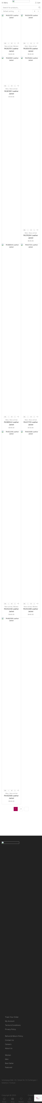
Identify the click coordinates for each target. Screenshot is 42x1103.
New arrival (8, 46)
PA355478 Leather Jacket (30, 50)
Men (26, 46)
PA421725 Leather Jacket (31, 423)
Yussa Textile (21, 1095)
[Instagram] (6, 1090)
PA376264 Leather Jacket (30, 236)
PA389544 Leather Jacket (11, 423)
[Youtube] (13, 1090)
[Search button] (39, 7)
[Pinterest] (9, 1090)
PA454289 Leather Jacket (30, 610)
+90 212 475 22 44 (9, 1077)
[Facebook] (2, 1090)
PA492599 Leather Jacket (11, 797)
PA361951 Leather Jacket (11, 92)
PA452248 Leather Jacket (11, 610)
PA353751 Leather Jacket (11, 50)
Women (15, 46)
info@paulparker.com (10, 1075)
